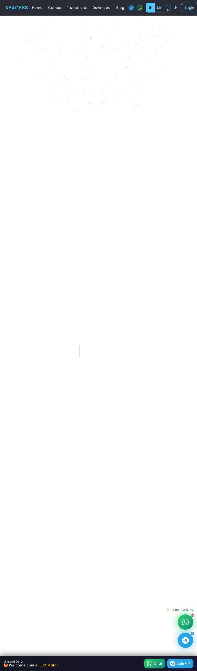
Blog (120, 7)
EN (150, 8)
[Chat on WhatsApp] (185, 622)
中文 (167, 8)
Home (37, 7)
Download (101, 7)
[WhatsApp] (139, 8)
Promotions (77, 7)
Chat (158, 663)
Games (54, 7)
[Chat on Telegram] (185, 640)
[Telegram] (131, 8)
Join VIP (183, 663)
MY (159, 8)
